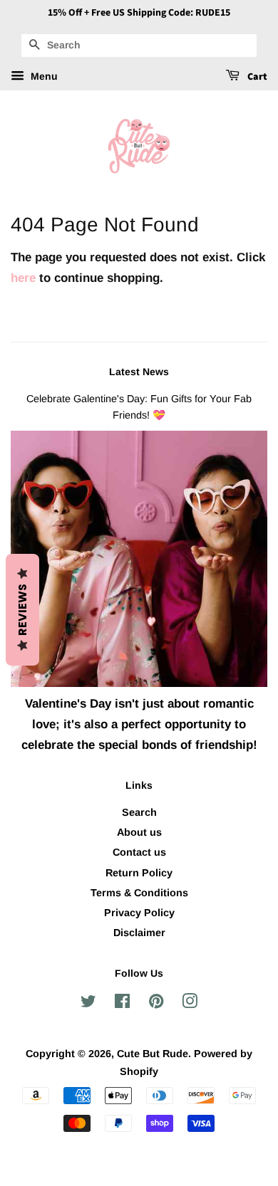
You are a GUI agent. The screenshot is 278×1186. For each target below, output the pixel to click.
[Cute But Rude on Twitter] (88, 1003)
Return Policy (139, 872)
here (23, 278)
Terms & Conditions (139, 892)
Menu (43, 76)
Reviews (22, 610)
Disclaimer (139, 932)
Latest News (139, 371)
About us (139, 832)
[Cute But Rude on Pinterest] (156, 1003)
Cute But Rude (152, 1053)
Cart (256, 77)
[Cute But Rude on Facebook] (122, 1003)
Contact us (139, 852)
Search (139, 812)
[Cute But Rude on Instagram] (189, 1003)
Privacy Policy (139, 912)
